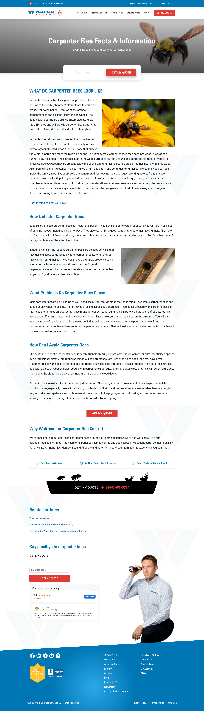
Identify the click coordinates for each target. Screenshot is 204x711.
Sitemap (172, 703)
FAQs (143, 673)
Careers (108, 673)
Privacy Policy (139, 703)
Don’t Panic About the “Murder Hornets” (50, 524)
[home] (45, 13)
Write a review (90, 596)
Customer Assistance (138, 3)
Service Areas (148, 664)
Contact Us (146, 659)
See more (38, 618)
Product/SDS (110, 682)
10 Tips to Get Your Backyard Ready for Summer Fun (56, 531)
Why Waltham (111, 659)
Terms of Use (157, 703)
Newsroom (109, 687)
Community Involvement (116, 691)
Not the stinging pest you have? (48, 202)
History (108, 668)
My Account (154, 3)
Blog (106, 677)
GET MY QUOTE (164, 13)
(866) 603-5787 (56, 3)
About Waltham (168, 3)
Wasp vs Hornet (37, 518)
